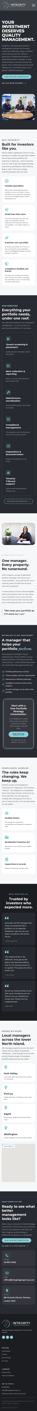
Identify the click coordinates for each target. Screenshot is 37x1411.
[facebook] (3, 1337)
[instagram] (7, 1337)
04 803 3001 (5, 1387)
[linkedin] (11, 1337)
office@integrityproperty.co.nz (11, 1390)
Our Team (5, 1361)
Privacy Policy (6, 1372)
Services (4, 1354)
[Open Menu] (33, 5)
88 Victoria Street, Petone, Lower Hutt (14, 1393)
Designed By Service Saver (10, 1408)
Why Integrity (6, 1351)
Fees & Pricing (6, 1358)
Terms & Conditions (8, 1375)
